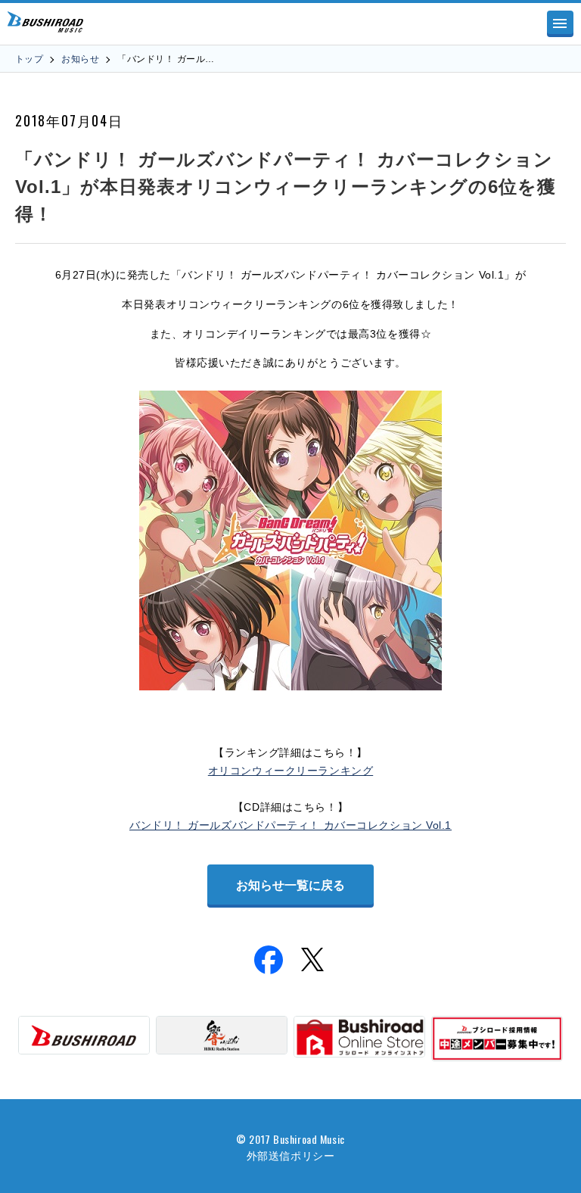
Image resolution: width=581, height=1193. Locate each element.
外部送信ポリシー (290, 1155)
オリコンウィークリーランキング (290, 771)
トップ (29, 59)
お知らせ (80, 59)
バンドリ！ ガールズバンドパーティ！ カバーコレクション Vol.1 (290, 825)
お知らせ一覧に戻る (290, 885)
